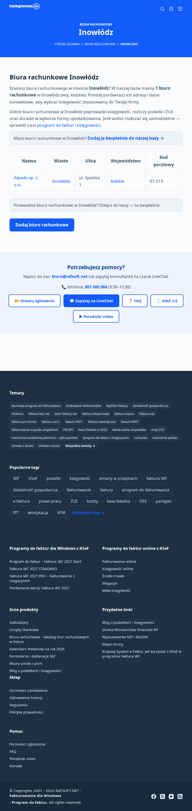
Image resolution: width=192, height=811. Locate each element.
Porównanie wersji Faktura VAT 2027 (40, 588)
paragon (164, 501)
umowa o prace (49, 446)
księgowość (80, 478)
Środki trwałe (113, 576)
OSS (143, 501)
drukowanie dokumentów (83, 406)
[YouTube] (171, 796)
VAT (16, 478)
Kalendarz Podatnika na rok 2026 (37, 649)
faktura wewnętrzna (102, 422)
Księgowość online (117, 568)
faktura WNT (129, 422)
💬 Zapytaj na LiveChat (91, 300)
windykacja (38, 512)
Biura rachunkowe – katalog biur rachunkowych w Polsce (49, 639)
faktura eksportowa (95, 414)
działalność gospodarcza (35, 490)
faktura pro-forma (24, 422)
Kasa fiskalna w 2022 (92, 430)
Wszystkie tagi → (88, 512)
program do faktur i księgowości (68, 125)
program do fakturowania (145, 490)
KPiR (61, 512)
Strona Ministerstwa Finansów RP (130, 629)
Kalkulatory (19, 622)
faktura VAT (156, 478)
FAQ (13, 751)
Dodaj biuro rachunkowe (42, 225)
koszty (92, 501)
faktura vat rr (51, 422)
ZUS (74, 501)
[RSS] (180, 796)
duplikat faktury (117, 406)
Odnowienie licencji (26, 697)
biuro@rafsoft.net (70, 276)
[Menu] (180, 8)
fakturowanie (79, 490)
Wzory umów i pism (26, 663)
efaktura (17, 414)
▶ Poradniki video (96, 316)
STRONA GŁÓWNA (67, 44)
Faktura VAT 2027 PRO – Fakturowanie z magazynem (42, 578)
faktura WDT (74, 422)
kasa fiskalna (118, 501)
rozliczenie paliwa (164, 438)
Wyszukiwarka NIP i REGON (125, 637)
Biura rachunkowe (100, 44)
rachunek (140, 438)
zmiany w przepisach (118, 478)
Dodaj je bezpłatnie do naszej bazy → (126, 138)
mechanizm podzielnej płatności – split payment (45, 438)
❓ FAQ (135, 300)
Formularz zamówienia (29, 690)
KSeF (33, 478)
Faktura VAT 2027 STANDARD (33, 568)
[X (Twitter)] (162, 796)
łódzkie (117, 181)
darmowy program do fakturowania (36, 406)
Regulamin (19, 705)
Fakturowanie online (119, 561)
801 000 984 (96, 287)
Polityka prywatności (27, 712)
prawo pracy (50, 501)
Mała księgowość (116, 590)
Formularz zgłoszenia (27, 744)
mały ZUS (157, 430)
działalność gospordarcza (150, 406)
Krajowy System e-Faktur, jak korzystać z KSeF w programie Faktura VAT (142, 654)
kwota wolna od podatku (129, 430)
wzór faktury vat (65, 414)
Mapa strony (112, 644)
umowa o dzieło (22, 446)
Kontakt (16, 766)
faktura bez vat (38, 414)
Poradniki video (22, 758)
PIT (16, 512)
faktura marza (124, 414)
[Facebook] (153, 796)
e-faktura (21, 501)
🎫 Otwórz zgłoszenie (34, 300)
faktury (106, 490)
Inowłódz (61, 181)
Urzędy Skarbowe (24, 629)
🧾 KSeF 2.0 (167, 300)
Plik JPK (68, 430)
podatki (53, 478)
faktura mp (146, 414)
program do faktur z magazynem (106, 438)
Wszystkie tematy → (80, 446)
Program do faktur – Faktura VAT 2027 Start (45, 561)
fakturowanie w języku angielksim (35, 430)
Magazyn (110, 583)
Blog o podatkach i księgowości (36, 670)
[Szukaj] (162, 9)
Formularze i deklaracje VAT (33, 656)
